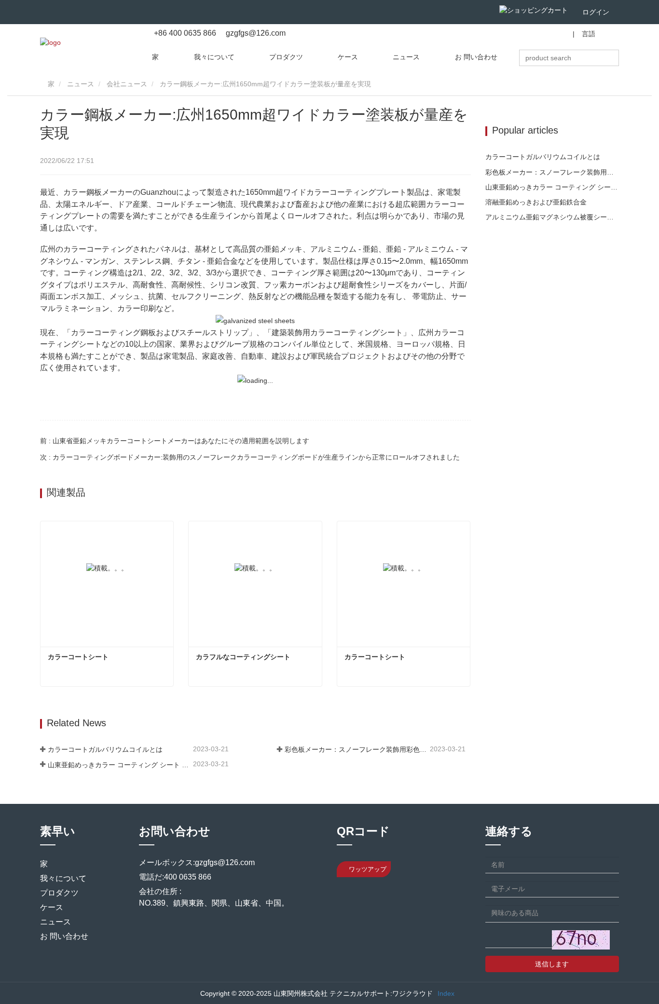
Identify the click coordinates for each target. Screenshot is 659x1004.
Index (446, 993)
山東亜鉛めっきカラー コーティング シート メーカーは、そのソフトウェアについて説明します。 (119, 765)
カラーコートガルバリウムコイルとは (105, 749)
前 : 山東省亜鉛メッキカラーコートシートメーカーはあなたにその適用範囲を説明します (174, 441)
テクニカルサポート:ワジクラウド (381, 993)
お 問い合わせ (476, 57)
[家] (50, 42)
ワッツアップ (366, 869)
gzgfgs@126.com (255, 33)
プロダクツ (286, 57)
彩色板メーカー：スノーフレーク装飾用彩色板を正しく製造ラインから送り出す (356, 749)
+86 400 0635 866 (185, 33)
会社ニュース (127, 84)
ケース (348, 57)
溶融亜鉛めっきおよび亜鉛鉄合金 (536, 202)
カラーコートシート (78, 657)
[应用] (616, 58)
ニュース (406, 57)
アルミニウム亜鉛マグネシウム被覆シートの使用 (552, 217)
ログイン (595, 12)
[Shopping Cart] (533, 10)
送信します (552, 964)
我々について (214, 57)
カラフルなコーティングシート (243, 657)
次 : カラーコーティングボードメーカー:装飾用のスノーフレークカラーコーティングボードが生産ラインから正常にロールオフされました (250, 457)
